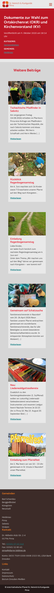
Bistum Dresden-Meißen (13, 579)
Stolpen (5, 526)
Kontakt (5, 569)
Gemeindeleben (11, 44)
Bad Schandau (8, 498)
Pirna (4, 520)
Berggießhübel (9, 502)
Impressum (7, 572)
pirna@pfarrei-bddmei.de (14, 550)
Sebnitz (5, 523)
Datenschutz (8, 575)
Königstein (7, 505)
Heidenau (8, 52)
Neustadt (6, 508)
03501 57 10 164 (15, 543)
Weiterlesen (15, 139)
